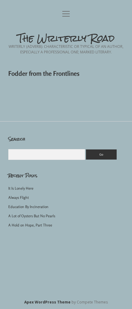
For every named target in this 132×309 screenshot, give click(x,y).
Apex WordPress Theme (47, 302)
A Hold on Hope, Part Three (30, 225)
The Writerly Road (66, 38)
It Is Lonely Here (20, 188)
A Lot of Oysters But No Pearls (31, 216)
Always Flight (18, 197)
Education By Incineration (28, 206)
